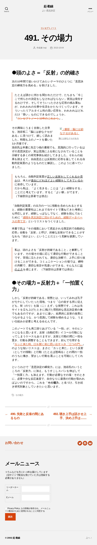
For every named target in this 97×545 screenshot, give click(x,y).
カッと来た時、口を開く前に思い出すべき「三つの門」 (48, 344)
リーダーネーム (12, 488)
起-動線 (48, 6)
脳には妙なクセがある (69, 138)
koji (44, 48)
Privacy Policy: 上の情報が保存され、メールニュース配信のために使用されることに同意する (27, 509)
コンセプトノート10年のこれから (38, 118)
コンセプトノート (48, 28)
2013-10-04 (59, 48)
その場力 (19, 395)
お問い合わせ (14, 442)
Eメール (10, 497)
